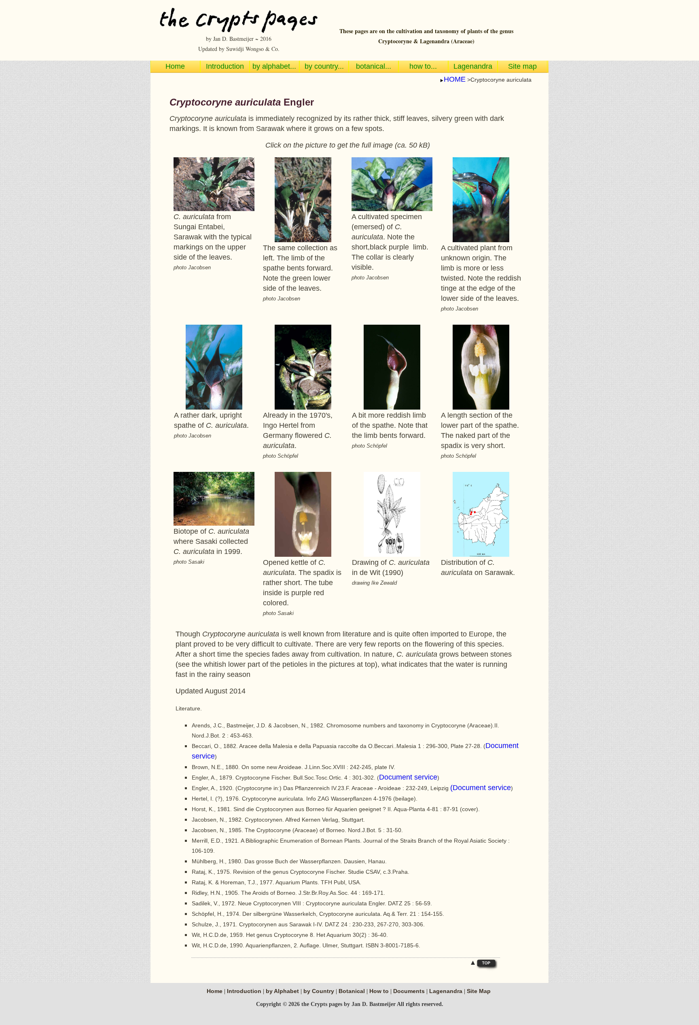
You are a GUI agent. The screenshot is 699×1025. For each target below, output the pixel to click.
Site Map (479, 991)
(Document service (480, 788)
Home (214, 991)
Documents (409, 991)
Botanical (352, 991)
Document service (408, 777)
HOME (455, 79)
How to (379, 991)
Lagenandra (445, 991)
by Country (319, 991)
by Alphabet (283, 991)
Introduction (244, 991)
